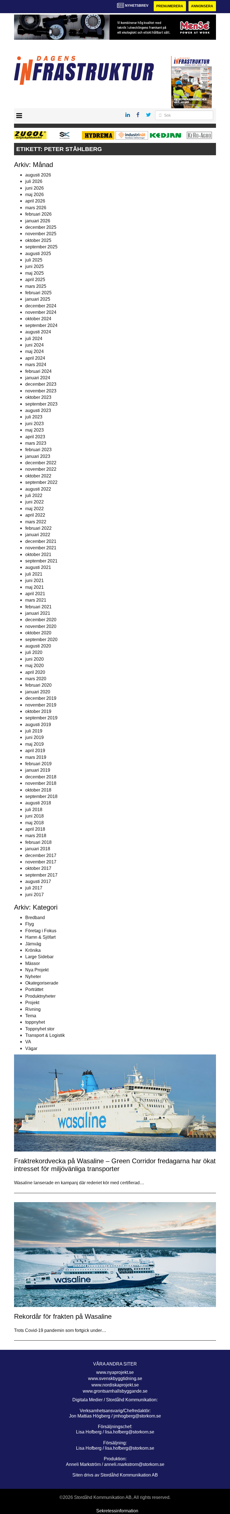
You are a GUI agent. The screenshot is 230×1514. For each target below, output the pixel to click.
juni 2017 (34, 894)
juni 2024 (34, 345)
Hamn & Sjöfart (40, 937)
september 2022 (41, 482)
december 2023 (40, 384)
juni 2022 (34, 502)
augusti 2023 (38, 410)
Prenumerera (169, 6)
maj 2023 (34, 430)
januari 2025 (37, 299)
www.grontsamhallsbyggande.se (115, 1391)
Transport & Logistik (45, 1035)
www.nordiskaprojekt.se (115, 1385)
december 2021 (40, 541)
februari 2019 (38, 763)
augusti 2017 (38, 881)
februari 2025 (38, 292)
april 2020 (35, 672)
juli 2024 (33, 338)
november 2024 (40, 312)
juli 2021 (33, 574)
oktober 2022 (38, 476)
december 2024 (40, 305)
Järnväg (33, 943)
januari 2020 (37, 691)
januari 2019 (37, 770)
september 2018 (41, 796)
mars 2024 (35, 364)
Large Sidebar (39, 956)
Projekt (32, 1002)
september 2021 (41, 561)
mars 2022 (35, 521)
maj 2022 (34, 508)
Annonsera (202, 6)
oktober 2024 (38, 318)
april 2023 (35, 436)
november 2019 (40, 705)
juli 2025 (33, 260)
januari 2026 (37, 220)
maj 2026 (34, 194)
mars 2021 (35, 600)
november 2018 (40, 783)
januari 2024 (37, 377)
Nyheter (33, 976)
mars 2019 (35, 757)
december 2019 (40, 698)
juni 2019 (34, 737)
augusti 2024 (38, 331)
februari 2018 (38, 842)
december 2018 (40, 776)
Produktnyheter (40, 996)
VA (28, 1041)
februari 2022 (38, 528)
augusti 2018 (38, 802)
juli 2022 (33, 495)
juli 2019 (33, 731)
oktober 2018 (38, 790)
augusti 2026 (38, 175)
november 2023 (40, 390)
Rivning (33, 1009)
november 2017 (40, 862)
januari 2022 (37, 534)
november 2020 (40, 626)
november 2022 (40, 469)
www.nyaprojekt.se (115, 1372)
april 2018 (35, 829)
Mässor (32, 963)
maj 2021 (34, 587)
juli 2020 (33, 652)
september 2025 (41, 246)
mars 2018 (35, 835)
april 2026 (35, 201)
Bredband (35, 917)
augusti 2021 (38, 567)
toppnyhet (35, 1022)
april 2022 (35, 515)
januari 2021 (37, 613)
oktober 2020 (38, 632)
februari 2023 (38, 449)
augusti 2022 (38, 489)
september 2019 (41, 717)
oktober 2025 (38, 240)
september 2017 (41, 875)
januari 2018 (37, 848)
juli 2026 (33, 181)
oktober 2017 (38, 868)
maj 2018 (34, 822)
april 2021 (35, 593)
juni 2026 (34, 188)
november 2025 (40, 233)
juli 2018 (33, 809)
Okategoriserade (41, 983)
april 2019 (35, 750)
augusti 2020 (38, 646)
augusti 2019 (38, 724)
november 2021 (40, 547)
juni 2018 (34, 816)
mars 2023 (35, 443)
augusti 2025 (38, 253)
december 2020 (40, 619)
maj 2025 (34, 273)
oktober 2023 (38, 397)
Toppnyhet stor (39, 1028)
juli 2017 (33, 888)
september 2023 (41, 404)
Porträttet (34, 989)
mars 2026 (35, 207)
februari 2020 (38, 685)
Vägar (31, 1048)
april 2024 (35, 358)
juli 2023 (33, 417)
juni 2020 (34, 659)
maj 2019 (34, 744)
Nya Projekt (37, 969)
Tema (30, 1015)
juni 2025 (34, 266)
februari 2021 (38, 606)
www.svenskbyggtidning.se (115, 1378)
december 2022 (40, 462)
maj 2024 (34, 351)
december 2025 (40, 227)
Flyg (29, 924)
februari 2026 (38, 214)
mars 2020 (35, 678)
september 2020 (41, 639)
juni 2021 (34, 580)
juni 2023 (34, 423)
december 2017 (40, 855)
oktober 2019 (38, 711)
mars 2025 (35, 286)
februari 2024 (38, 371)
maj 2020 (34, 665)
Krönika (33, 950)
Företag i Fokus (40, 930)
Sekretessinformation (117, 1510)
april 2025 (35, 279)
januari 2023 (37, 456)
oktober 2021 (38, 554)
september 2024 (41, 325)
